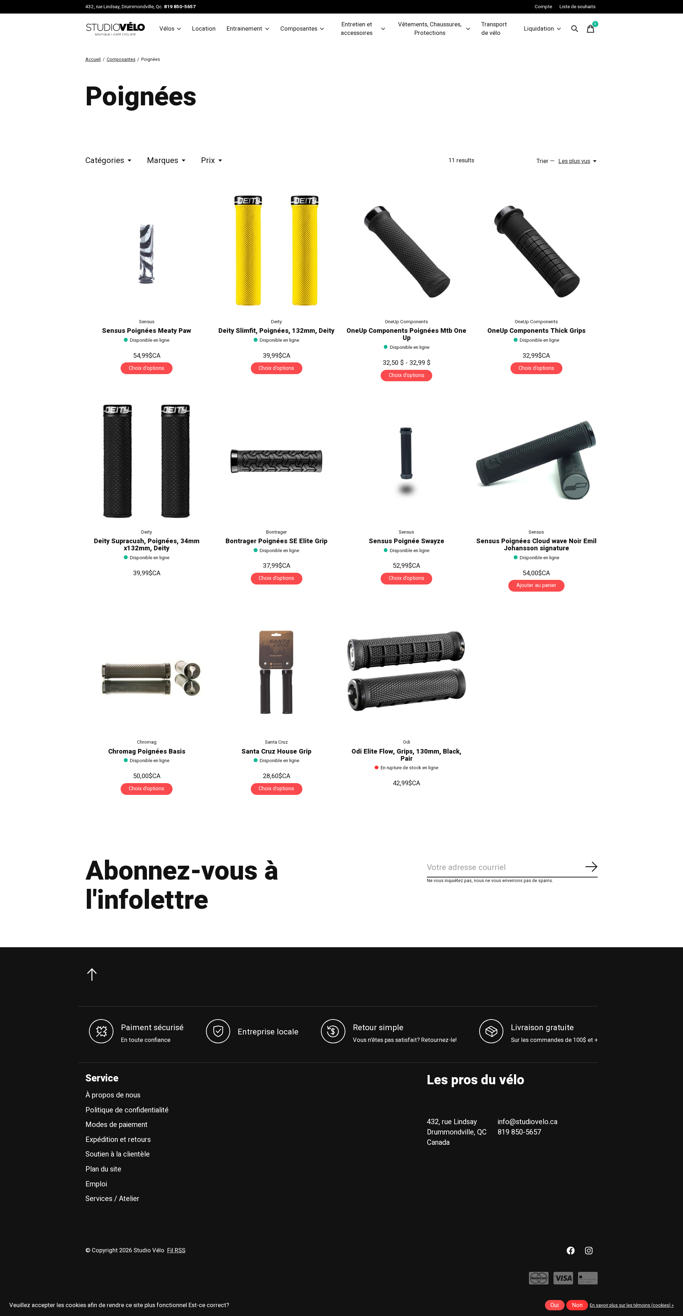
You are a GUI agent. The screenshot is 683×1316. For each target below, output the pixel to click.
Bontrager (276, 532)
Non (577, 1305)
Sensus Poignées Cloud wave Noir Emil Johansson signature (536, 544)
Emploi (96, 1184)
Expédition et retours (118, 1139)
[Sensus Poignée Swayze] (406, 461)
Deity (276, 321)
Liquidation (539, 29)
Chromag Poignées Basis (146, 751)
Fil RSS (176, 1250)
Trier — (545, 161)
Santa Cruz (276, 742)
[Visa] (563, 1281)
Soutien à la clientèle (117, 1154)
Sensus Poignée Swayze (406, 541)
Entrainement (244, 29)
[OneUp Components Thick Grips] (536, 250)
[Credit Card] (588, 1281)
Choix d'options (146, 368)
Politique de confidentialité (127, 1110)
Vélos (166, 29)
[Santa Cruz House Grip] (276, 671)
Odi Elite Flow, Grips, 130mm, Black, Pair (406, 755)
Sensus (146, 321)
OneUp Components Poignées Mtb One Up (406, 334)
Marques (162, 160)
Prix (208, 160)
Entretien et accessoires (356, 28)
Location (204, 29)
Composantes (298, 29)
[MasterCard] (539, 1281)
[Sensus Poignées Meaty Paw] (146, 250)
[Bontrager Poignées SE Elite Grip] (276, 461)
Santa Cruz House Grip (276, 751)
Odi (406, 742)
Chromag (147, 742)
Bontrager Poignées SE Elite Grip (276, 541)
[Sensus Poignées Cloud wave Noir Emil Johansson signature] (536, 461)
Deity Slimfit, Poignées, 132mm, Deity (276, 331)
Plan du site (103, 1169)
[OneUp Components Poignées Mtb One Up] (406, 250)
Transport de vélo (494, 28)
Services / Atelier (112, 1199)
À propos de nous (113, 1095)
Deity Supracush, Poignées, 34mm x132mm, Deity (147, 544)
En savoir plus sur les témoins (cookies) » (632, 1305)
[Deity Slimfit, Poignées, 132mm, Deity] (276, 250)
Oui (554, 1305)
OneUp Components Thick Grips (536, 331)
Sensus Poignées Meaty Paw (146, 331)
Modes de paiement (116, 1125)
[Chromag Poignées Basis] (146, 671)
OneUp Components (406, 321)
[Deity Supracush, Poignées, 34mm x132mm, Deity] (146, 461)
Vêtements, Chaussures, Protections (429, 28)
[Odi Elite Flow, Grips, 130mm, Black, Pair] (406, 671)
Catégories (104, 160)
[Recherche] (575, 29)
